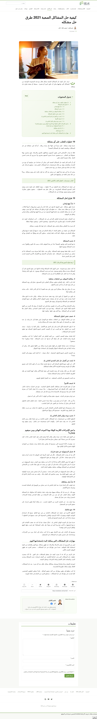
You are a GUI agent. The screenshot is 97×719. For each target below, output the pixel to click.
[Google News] (45, 699)
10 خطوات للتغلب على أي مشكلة (60, 102)
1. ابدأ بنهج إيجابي (58, 106)
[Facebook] (51, 603)
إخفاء (26, 96)
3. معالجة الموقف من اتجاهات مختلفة (54, 111)
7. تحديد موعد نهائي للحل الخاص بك (54, 121)
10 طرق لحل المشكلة (63, 104)
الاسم (72, 658)
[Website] (55, 603)
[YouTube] (48, 699)
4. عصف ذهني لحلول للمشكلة (55, 114)
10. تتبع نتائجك (59, 130)
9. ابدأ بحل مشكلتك (58, 128)
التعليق (72, 638)
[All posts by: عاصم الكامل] (60, 602)
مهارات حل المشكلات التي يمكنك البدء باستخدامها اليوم (55, 133)
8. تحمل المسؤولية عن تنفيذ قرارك (54, 125)
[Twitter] (51, 699)
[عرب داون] (85, 3)
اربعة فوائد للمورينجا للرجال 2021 (63, 262)
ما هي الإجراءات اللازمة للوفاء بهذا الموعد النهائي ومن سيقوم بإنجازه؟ (51, 123)
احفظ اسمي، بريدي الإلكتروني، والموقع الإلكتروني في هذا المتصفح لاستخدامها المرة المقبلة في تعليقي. (48, 671)
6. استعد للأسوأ (59, 118)
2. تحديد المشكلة (59, 109)
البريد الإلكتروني (70, 665)
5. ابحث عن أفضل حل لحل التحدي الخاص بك (52, 116)
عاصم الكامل (70, 28)
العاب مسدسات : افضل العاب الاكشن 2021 (60, 181)
